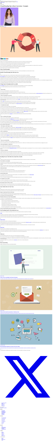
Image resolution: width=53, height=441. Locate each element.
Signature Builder (4, 429)
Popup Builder (3, 412)
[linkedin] (4, 59)
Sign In (1, 2)
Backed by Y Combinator (3, 407)
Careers (2, 434)
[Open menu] (1, 3)
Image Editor (3, 413)
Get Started (3, 2)
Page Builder (3, 411)
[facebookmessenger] (5, 59)
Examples (3, 419)
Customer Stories (4, 427)
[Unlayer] (1, 0)
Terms (2, 438)
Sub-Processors (3, 439)
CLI (2, 423)
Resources (14, 1)
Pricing (17, 1)
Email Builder (3, 410)
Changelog (3, 420)
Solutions (7, 1)
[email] (7, 59)
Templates (3, 428)
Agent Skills (3, 421)
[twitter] (2, 59)
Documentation (3, 417)
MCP (2, 422)
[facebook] (0, 59)
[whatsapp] (3, 59)
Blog (2, 426)
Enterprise (3, 432)
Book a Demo (3, 435)
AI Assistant (3, 414)
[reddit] (6, 59)
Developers (10, 1)
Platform (1, 1)
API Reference (3, 418)
